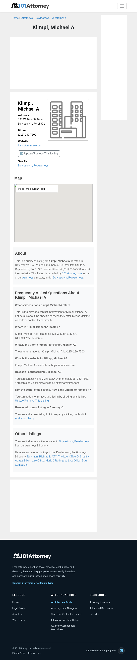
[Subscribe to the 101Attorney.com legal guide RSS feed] (121, 650)
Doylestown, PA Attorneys (50, 18)
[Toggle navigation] (122, 6)
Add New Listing (25, 418)
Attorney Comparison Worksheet (63, 627)
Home (15, 18)
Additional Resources (101, 608)
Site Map (94, 614)
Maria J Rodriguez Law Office (63, 460)
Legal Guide (18, 608)
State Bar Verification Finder (66, 614)
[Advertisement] (53, 63)
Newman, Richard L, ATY (42, 456)
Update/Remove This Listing (32, 400)
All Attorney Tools (61, 602)
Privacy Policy (18, 653)
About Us (17, 614)
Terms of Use (34, 653)
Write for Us (19, 620)
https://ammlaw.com (29, 145)
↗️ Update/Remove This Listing (39, 153)
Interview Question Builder (65, 620)
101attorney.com (72, 273)
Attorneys (27, 18)
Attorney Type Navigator (64, 608)
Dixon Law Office (34, 460)
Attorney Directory (100, 602)
